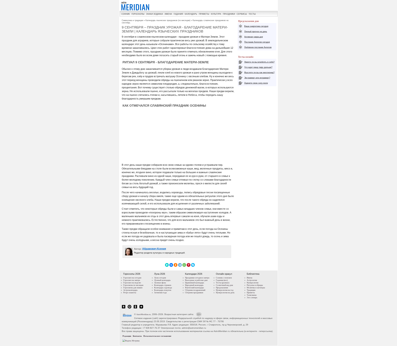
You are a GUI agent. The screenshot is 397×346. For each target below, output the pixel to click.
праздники (229, 14)
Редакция (127, 336)
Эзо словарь (252, 297)
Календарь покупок (162, 290)
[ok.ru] (135, 308)
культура (216, 14)
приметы (204, 14)
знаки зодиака (154, 14)
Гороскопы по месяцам (133, 285)
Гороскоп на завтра (131, 280)
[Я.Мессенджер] (167, 265)
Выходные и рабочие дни (196, 280)
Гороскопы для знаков (132, 287)
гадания (178, 14)
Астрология (252, 280)
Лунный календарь (162, 280)
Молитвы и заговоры (256, 287)
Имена (249, 278)
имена (168, 14)
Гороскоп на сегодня (132, 278)
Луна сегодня (160, 278)
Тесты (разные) (222, 282)
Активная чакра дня (253, 37)
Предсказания (222, 287)
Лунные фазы (160, 282)
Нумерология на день (225, 292)
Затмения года (160, 292)
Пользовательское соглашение (157, 336)
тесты (252, 14)
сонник (125, 14)
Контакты (137, 336)
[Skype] (193, 265)
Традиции (251, 290)
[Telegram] (180, 265)
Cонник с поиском (224, 278)
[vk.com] (123, 308)
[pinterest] (129, 308)
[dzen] (141, 308)
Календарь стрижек (162, 285)
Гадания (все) (222, 280)
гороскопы (138, 14)
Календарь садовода (163, 287)
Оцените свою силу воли (256, 83)
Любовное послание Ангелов (258, 47)
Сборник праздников (194, 292)
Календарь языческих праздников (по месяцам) (167, 20)
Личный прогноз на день (255, 31)
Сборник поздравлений (195, 290)
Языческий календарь (194, 287)
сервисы (242, 14)
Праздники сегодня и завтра (197, 278)
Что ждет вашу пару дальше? (258, 67)
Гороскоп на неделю (132, 282)
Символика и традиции (132, 20)
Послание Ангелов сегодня (257, 42)
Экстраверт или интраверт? (257, 78)
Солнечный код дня (224, 285)
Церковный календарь (194, 282)
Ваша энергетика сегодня (256, 26)
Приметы (251, 292)
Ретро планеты (129, 292)
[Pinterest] (188, 265)
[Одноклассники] (175, 265)
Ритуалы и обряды (255, 285)
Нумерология (252, 282)
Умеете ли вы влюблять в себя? (259, 62)
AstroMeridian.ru (143, 314)
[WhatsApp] (184, 265)
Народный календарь (194, 285)
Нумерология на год (224, 290)
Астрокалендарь (130, 290)
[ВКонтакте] (171, 265)
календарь (191, 14)
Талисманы (251, 295)
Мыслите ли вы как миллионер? (259, 72)
